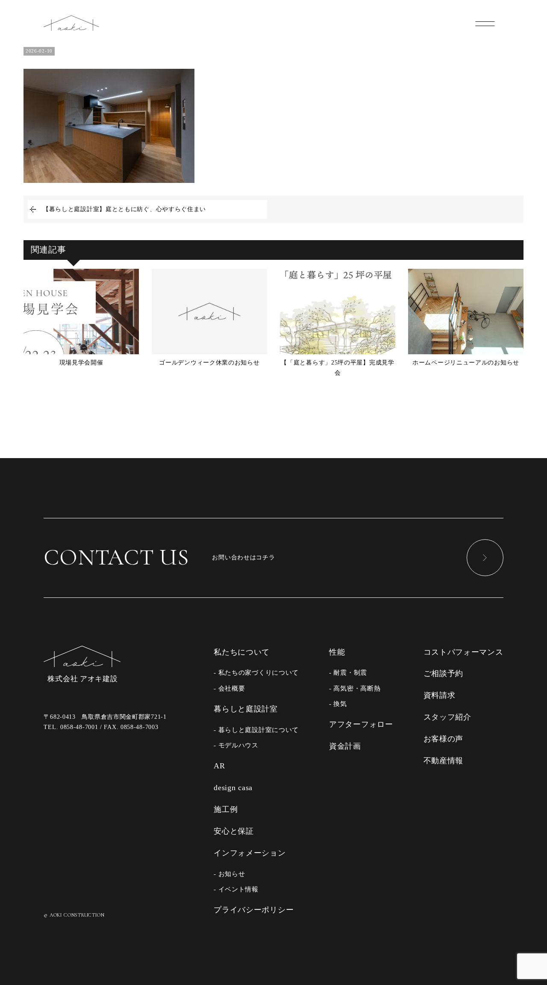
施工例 (226, 809)
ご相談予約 (443, 673)
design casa (233, 787)
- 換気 (338, 703)
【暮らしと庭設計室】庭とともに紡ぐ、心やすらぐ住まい (124, 209)
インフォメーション (249, 853)
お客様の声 (443, 739)
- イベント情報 (236, 889)
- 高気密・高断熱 (354, 688)
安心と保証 (234, 831)
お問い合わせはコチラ (159, 557)
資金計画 (345, 746)
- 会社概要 (229, 688)
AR (219, 766)
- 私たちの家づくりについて (256, 672)
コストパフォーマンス (463, 652)
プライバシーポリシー (254, 910)
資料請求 (439, 695)
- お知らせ (229, 873)
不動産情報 (443, 760)
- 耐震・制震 (348, 672)
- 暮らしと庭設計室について (256, 729)
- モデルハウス (236, 745)
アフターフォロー (361, 724)
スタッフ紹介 (447, 717)
